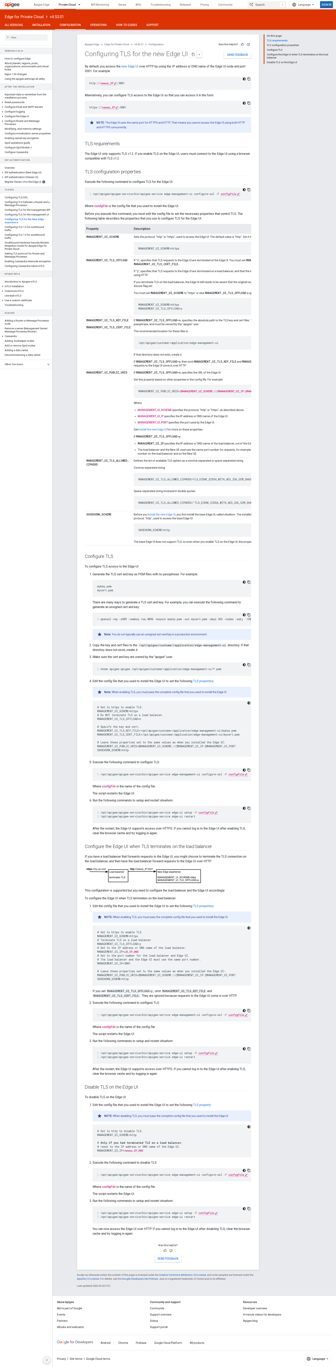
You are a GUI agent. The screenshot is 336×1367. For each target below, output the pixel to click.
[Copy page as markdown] (193, 54)
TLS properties (203, 681)
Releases (185, 4)
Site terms (76, 1358)
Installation (41, 25)
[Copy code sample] (249, 79)
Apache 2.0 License (88, 1278)
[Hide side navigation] (47, 1360)
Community (225, 4)
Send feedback (237, 54)
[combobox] (267, 4)
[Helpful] (242, 44)
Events (61, 1314)
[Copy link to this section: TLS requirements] (124, 144)
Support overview (161, 1314)
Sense (122, 4)
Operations (98, 25)
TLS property (202, 1105)
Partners (62, 1320)
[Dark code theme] (244, 79)
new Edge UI (129, 66)
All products (197, 1342)
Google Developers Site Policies (140, 1278)
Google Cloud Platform (168, 1342)
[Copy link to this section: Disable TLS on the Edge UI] (142, 1087)
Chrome (123, 1342)
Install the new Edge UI (153, 429)
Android (105, 1342)
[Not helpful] (248, 44)
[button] (26, 102)
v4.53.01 (57, 16)
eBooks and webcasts (70, 1327)
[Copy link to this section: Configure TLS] (117, 556)
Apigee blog (250, 1320)
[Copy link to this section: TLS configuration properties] (145, 172)
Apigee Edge (41, 4)
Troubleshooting (160, 4)
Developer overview (255, 1308)
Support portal (159, 1327)
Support (152, 25)
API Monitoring (100, 4)
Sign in (326, 4)
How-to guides (126, 25)
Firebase (141, 1342)
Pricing (204, 4)
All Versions (14, 25)
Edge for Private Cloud (24, 16)
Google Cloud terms (98, 1358)
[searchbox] (26, 37)
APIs (138, 4)
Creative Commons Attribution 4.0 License (182, 1274)
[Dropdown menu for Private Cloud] (81, 4)
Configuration (70, 25)
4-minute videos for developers (262, 1314)
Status (154, 1320)
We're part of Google (69, 1308)
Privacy (61, 1358)
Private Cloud (67, 4)
